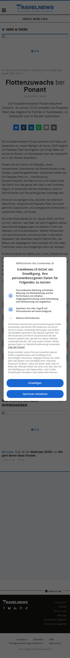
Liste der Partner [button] (16, 347)
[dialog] (35, 329)
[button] (35, 318)
